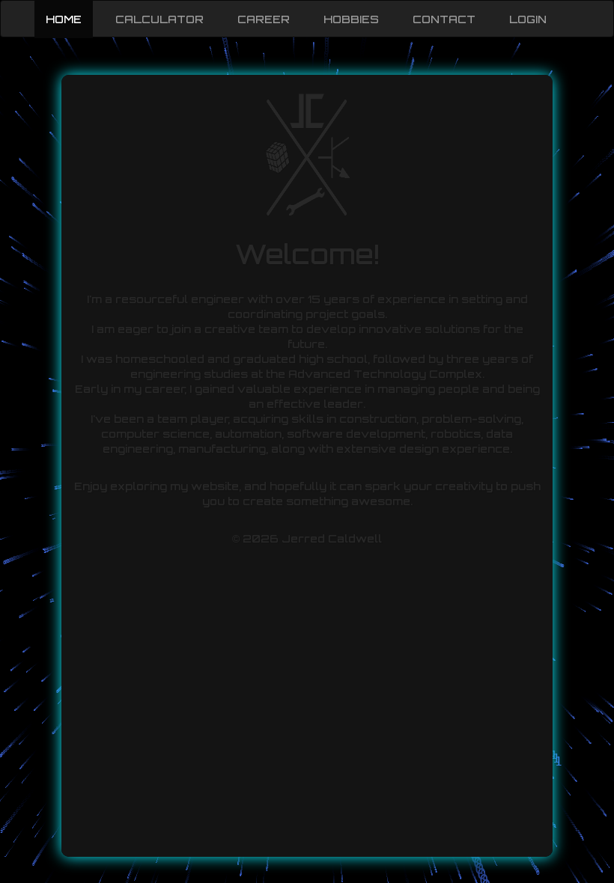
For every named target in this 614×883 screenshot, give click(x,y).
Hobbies (351, 19)
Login (528, 19)
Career (263, 19)
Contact (444, 19)
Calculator (159, 19)
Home (64, 19)
